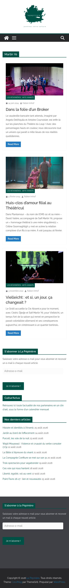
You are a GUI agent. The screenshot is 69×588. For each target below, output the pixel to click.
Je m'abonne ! (13, 386)
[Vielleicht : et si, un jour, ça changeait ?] (34, 267)
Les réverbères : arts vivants (20, 97)
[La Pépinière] (6, 38)
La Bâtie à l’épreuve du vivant (18, 452)
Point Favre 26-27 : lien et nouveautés (22, 479)
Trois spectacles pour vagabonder (21, 463)
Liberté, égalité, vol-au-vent (17, 473)
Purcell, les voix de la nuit (16, 438)
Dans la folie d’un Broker (27, 109)
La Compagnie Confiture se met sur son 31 (25, 457)
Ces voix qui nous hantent (16, 468)
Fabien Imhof (28, 103)
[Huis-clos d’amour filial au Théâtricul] (34, 173)
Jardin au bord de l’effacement (18, 433)
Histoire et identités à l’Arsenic (18, 427)
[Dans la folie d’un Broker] (34, 79)
